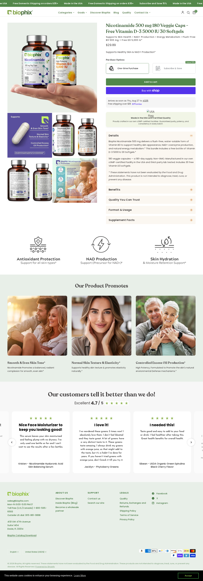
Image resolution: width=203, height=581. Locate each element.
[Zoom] (91, 29)
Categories (65, 12)
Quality (126, 12)
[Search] (188, 12)
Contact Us (141, 12)
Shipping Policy (128, 510)
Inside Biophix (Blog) (67, 502)
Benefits (114, 189)
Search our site (96, 502)
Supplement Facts (122, 220)
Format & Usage (120, 210)
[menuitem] (66, 12)
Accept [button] (188, 575)
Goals (81, 12)
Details (114, 135)
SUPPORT (93, 493)
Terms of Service (129, 515)
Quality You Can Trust (124, 200)
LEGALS (124, 493)
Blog (116, 12)
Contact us (94, 498)
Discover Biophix (100, 12)
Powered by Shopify (45, 566)
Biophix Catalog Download (21, 535)
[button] (12, 442)
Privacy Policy (127, 519)
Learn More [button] (80, 575)
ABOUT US (62, 493)
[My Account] (182, 12)
